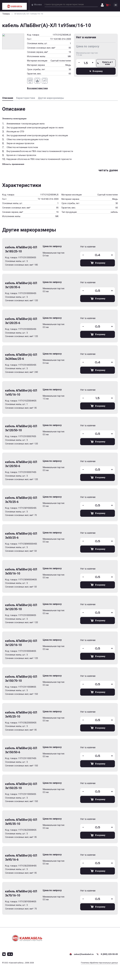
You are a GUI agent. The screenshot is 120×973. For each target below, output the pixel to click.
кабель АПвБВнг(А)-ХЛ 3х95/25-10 (21, 714)
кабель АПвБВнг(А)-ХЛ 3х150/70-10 (21, 678)
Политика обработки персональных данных (99, 963)
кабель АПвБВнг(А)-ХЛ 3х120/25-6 (21, 321)
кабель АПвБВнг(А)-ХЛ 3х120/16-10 (21, 643)
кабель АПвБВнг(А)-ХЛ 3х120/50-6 (21, 464)
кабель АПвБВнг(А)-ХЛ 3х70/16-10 (21, 893)
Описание (7, 98)
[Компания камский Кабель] (27, 938)
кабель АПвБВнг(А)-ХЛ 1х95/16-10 (21, 392)
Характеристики (25, 98)
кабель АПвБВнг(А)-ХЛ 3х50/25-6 (21, 535)
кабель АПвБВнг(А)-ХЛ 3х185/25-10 (21, 249)
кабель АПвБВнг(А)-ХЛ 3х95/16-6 (21, 857)
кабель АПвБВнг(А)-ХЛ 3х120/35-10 (21, 607)
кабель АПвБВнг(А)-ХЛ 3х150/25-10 (21, 786)
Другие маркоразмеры (51, 98)
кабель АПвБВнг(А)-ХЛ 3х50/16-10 (21, 571)
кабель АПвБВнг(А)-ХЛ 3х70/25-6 (21, 500)
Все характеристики (37, 88)
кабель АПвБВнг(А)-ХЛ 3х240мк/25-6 (21, 357)
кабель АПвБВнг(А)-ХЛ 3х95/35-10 (21, 822)
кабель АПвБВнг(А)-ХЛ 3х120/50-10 (21, 428)
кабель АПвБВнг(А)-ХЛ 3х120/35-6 (21, 285)
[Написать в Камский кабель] (4, 954)
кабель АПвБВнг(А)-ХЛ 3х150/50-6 (21, 750)
